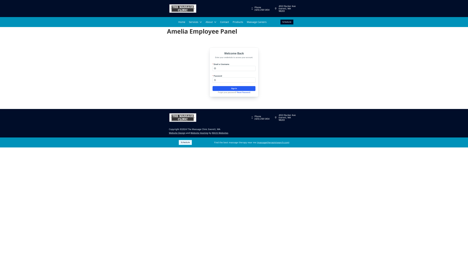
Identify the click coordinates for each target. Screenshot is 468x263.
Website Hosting (199, 133)
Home (181, 22)
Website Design (177, 133)
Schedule (286, 22)
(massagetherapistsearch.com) (273, 142)
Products (238, 22)
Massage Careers (257, 22)
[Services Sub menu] (201, 22)
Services (193, 22)
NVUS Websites (220, 133)
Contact (224, 22)
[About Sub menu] (215, 22)
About (209, 22)
